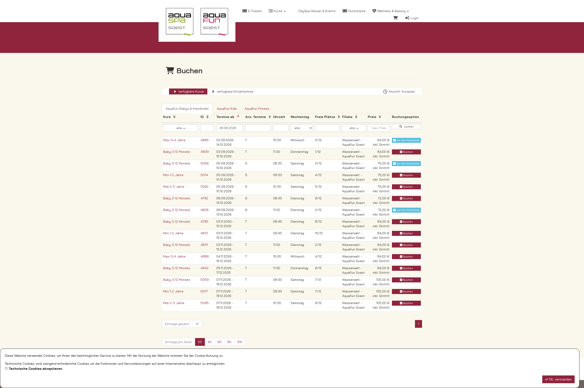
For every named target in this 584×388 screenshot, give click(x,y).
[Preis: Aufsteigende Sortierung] (380, 117)
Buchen (407, 152)
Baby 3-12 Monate (176, 152)
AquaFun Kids (227, 109)
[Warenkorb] (395, 18)
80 (229, 342)
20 (200, 342)
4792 (204, 198)
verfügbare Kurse (190, 91)
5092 (205, 187)
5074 (204, 175)
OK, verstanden (560, 379)
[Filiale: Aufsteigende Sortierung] (356, 117)
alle (179, 128)
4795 (204, 221)
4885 (205, 140)
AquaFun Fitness (257, 109)
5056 (205, 163)
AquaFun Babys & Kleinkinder (187, 109)
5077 (204, 291)
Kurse (278, 11)
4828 (205, 210)
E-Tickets (254, 11)
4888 (205, 256)
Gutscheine (356, 11)
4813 (204, 233)
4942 (205, 268)
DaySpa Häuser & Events (316, 11)
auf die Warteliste (408, 140)
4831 (204, 245)
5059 (205, 280)
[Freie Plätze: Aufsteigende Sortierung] (339, 117)
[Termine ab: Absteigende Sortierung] (238, 117)
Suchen (408, 126)
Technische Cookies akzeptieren (35, 369)
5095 (205, 303)
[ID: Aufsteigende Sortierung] (207, 117)
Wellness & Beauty (391, 11)
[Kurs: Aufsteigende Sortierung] (174, 117)
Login (414, 18)
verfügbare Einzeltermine (234, 91)
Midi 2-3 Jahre (173, 187)
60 (219, 342)
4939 (205, 152)
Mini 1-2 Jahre (173, 175)
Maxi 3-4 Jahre (174, 140)
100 (239, 342)
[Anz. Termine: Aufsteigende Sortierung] (270, 117)
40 (210, 342)
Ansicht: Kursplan (401, 91)
